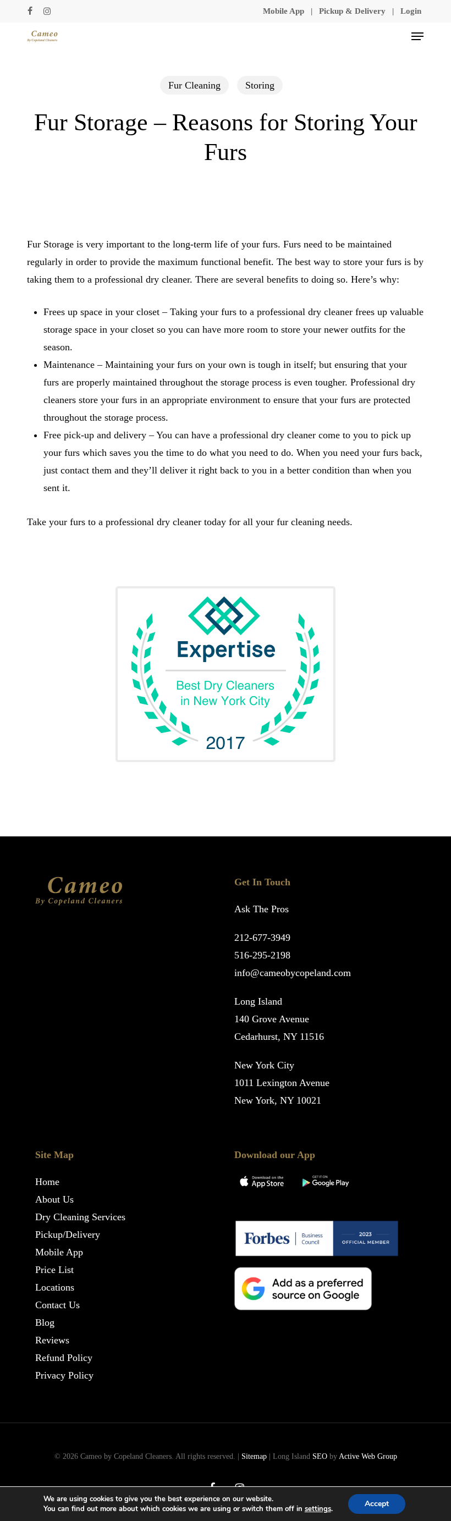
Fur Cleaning (194, 85)
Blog (44, 1322)
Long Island (258, 1001)
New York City (264, 1065)
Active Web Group (368, 1456)
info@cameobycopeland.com (292, 972)
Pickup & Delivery (352, 11)
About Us (54, 1199)
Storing (259, 85)
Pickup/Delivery (67, 1234)
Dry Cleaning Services (80, 1216)
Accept (377, 1503)
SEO (319, 1456)
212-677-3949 (262, 937)
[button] (417, 36)
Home (47, 1181)
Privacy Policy (64, 1375)
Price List (54, 1269)
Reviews (52, 1340)
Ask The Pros (261, 908)
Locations (54, 1287)
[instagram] (47, 11)
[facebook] (30, 11)
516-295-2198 (262, 955)
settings (318, 1509)
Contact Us (57, 1304)
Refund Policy (63, 1357)
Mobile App (283, 11)
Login (410, 11)
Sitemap (254, 1456)
